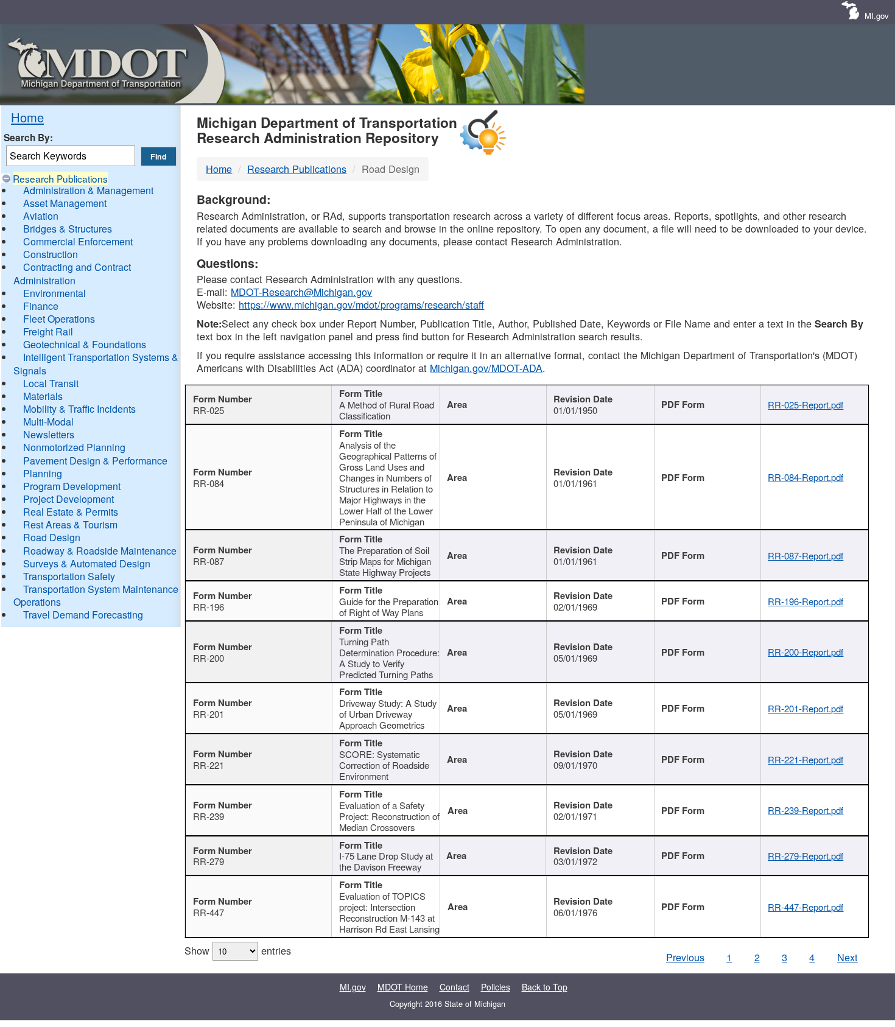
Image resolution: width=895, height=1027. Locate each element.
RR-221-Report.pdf (805, 759)
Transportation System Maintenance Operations (95, 595)
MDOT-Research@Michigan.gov (301, 291)
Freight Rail (48, 331)
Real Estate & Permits (70, 512)
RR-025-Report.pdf (805, 404)
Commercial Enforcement (78, 241)
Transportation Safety (69, 576)
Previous (685, 957)
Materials (43, 396)
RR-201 (208, 713)
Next (847, 957)
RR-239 (208, 816)
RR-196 (208, 606)
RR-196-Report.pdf (805, 601)
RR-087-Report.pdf (805, 555)
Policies (495, 987)
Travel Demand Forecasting (83, 615)
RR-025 (208, 410)
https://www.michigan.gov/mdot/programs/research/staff (361, 304)
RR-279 (208, 861)
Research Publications (60, 178)
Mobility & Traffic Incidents (79, 409)
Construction (50, 254)
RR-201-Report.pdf (805, 708)
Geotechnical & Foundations (84, 344)
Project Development (68, 499)
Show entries (237, 950)
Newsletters (48, 434)
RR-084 (208, 483)
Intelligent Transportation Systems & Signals (95, 363)
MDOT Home (402, 987)
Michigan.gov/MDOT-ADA (486, 367)
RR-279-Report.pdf (805, 855)
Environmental (54, 293)
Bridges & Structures (67, 229)
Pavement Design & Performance (95, 461)
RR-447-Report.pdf (805, 906)
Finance (40, 306)
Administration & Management (88, 190)
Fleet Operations (59, 319)
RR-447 (208, 912)
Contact (454, 987)
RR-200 (208, 657)
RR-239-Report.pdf (805, 810)
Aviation (40, 216)
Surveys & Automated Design (86, 563)
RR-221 (208, 765)
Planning (42, 473)
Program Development (72, 486)
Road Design (51, 537)
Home (27, 117)
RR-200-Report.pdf (805, 651)
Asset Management (65, 203)
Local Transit (51, 383)
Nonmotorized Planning (74, 447)
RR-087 (208, 561)
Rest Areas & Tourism (70, 524)
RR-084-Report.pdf (805, 477)
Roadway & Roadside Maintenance (100, 551)
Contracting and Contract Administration (72, 273)
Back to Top (544, 987)
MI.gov (877, 15)
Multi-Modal (48, 422)
